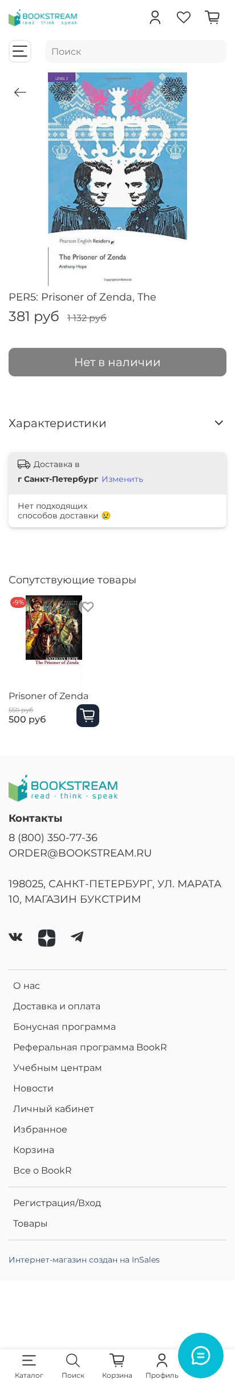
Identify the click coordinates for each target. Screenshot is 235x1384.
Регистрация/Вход (57, 1203)
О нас (26, 985)
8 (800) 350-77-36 (53, 837)
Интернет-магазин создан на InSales (84, 1260)
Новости (33, 1088)
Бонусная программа (64, 1026)
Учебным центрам (57, 1067)
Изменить (122, 479)
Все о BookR (42, 1170)
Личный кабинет (53, 1108)
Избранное (40, 1129)
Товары (30, 1223)
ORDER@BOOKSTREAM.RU (80, 853)
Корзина (33, 1149)
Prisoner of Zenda (48, 696)
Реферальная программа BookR (90, 1047)
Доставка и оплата (56, 1006)
